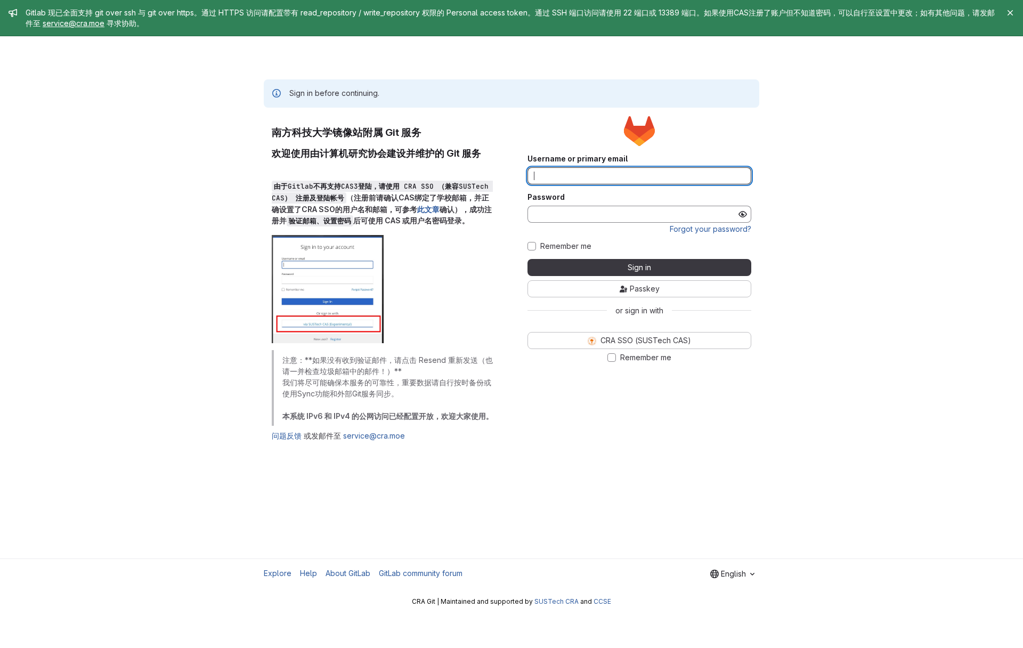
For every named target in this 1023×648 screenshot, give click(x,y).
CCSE (602, 601)
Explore (277, 573)
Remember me (565, 246)
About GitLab (348, 573)
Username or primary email (577, 159)
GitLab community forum (420, 573)
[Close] (1010, 12)
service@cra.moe (73, 23)
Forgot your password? (710, 228)
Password (546, 197)
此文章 (428, 209)
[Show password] (742, 214)
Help (308, 573)
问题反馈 (287, 435)
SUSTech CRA (556, 601)
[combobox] (732, 574)
